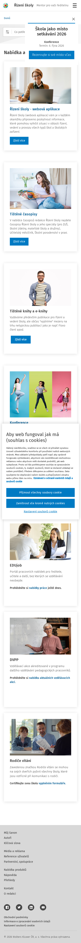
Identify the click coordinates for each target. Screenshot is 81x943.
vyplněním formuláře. (53, 783)
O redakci (10, 893)
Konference (19, 423)
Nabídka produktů (15, 869)
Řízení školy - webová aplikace (35, 109)
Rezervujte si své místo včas (51, 55)
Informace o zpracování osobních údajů (27, 921)
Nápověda (10, 875)
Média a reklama (14, 851)
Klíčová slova (12, 843)
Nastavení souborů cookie (19, 925)
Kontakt (9, 888)
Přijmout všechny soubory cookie (40, 492)
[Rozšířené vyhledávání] (7, 31)
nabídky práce (38, 588)
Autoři (7, 838)
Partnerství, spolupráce (18, 861)
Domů (7, 18)
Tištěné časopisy (23, 214)
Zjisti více (19, 140)
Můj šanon (10, 832)
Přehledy (9, 880)
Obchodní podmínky (16, 917)
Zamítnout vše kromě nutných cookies (40, 503)
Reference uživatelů (16, 856)
